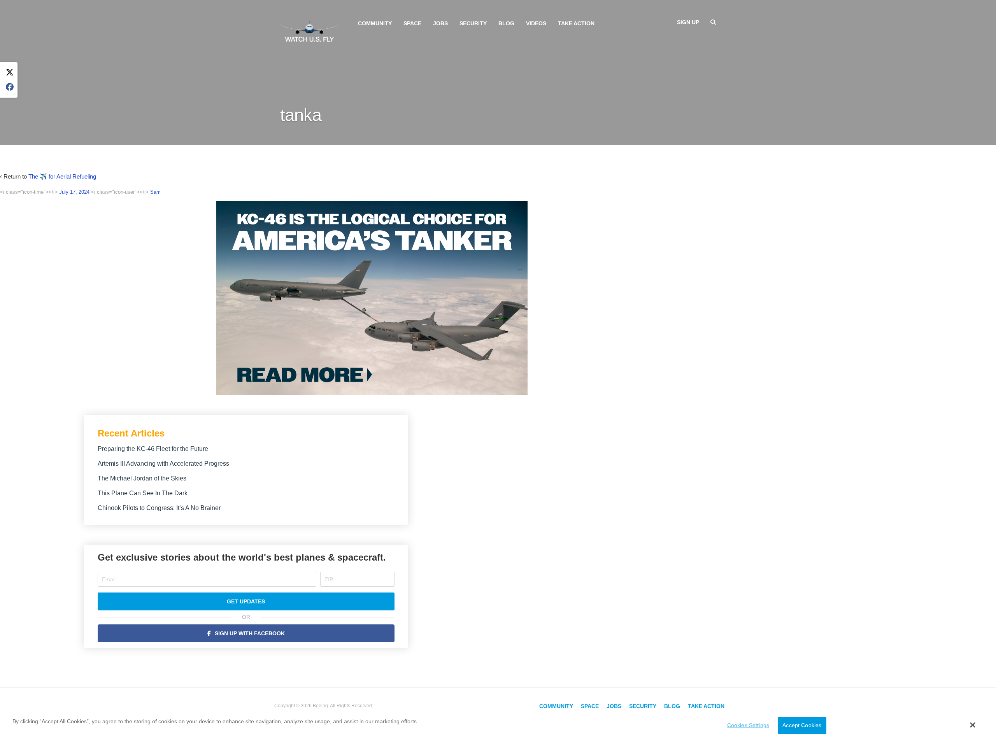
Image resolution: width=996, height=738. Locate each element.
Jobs (440, 23)
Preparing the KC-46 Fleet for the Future (153, 448)
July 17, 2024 (74, 192)
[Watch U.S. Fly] (309, 31)
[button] (972, 724)
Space (412, 23)
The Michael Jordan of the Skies (142, 478)
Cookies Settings (748, 725)
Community (375, 23)
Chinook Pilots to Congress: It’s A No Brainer (159, 508)
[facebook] (10, 87)
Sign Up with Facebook (250, 633)
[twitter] (10, 72)
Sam (155, 192)
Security (473, 23)
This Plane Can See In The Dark (143, 493)
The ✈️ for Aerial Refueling (62, 176)
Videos (536, 23)
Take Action (576, 23)
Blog (506, 23)
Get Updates (246, 601)
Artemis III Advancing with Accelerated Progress (163, 463)
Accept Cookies (801, 725)
